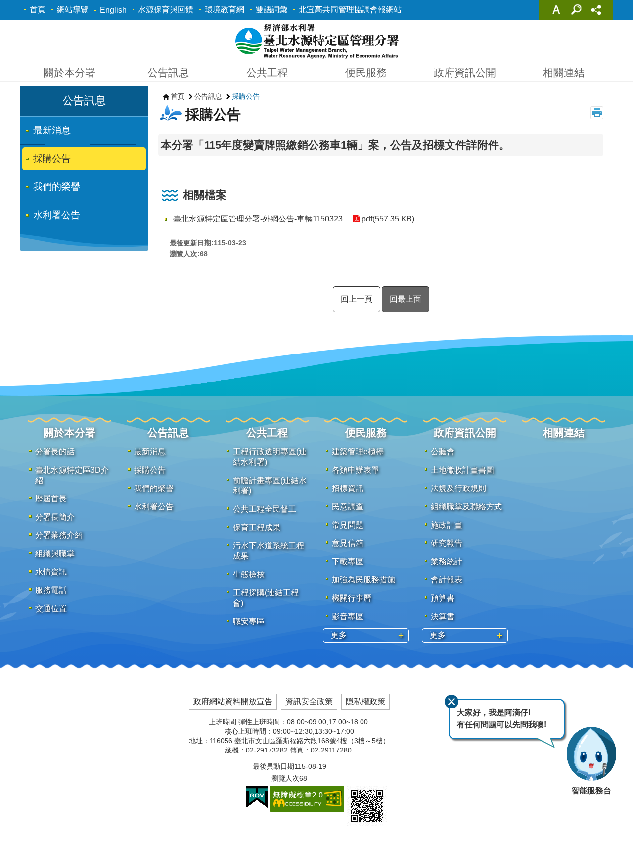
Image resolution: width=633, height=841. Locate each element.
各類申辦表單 (355, 470)
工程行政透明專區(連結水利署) (270, 456)
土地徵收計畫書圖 (462, 470)
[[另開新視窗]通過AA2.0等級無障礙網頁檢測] (307, 799)
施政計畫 (446, 525)
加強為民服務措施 (363, 579)
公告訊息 (168, 72)
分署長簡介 (55, 517)
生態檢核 (249, 574)
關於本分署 (69, 72)
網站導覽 (73, 9)
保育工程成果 (256, 527)
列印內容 (596, 112)
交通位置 (51, 608)
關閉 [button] (556, 10)
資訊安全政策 (309, 701)
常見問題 (347, 525)
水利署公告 (56, 215)
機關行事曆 (351, 598)
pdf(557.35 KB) (388, 219)
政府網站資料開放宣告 (232, 701)
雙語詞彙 (271, 9)
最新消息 (52, 130)
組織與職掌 (55, 553)
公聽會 (442, 451)
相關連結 (564, 72)
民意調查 (347, 506)
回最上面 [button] (405, 299)
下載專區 (347, 561)
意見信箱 (347, 543)
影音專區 (347, 616)
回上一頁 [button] (356, 299)
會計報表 (446, 579)
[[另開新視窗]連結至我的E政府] (257, 797)
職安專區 (249, 621)
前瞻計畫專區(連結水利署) (270, 485)
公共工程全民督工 (264, 509)
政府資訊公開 (465, 72)
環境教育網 (224, 9)
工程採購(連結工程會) (266, 597)
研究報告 (446, 543)
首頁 (37, 9)
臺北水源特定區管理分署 (317, 40)
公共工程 (267, 72)
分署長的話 (55, 451)
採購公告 (52, 158)
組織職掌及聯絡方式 (466, 506)
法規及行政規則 (458, 488)
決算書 (442, 616)
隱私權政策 (365, 701)
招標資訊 (347, 488)
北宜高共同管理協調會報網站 (350, 9)
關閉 (451, 701)
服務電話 (51, 590)
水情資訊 (51, 572)
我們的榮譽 (56, 186)
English (113, 10)
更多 (339, 635)
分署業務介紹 (59, 535)
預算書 (442, 598)
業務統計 (446, 561)
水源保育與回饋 (165, 9)
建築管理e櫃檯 (358, 451)
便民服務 (366, 72)
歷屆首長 (51, 498)
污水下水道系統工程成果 (268, 550)
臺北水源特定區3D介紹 (72, 475)
